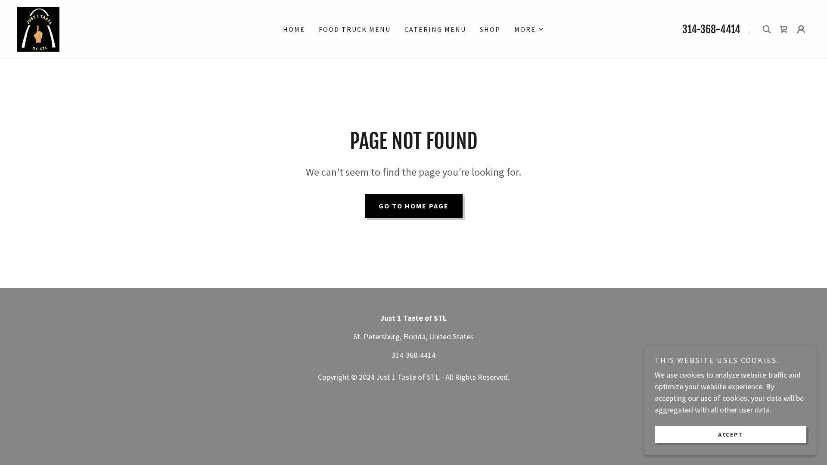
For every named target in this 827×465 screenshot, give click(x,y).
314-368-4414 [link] (711, 29)
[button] (529, 29)
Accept (730, 434)
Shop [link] (490, 29)
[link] (38, 28)
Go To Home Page (414, 206)
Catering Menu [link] (435, 29)
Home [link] (294, 29)
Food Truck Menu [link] (355, 29)
